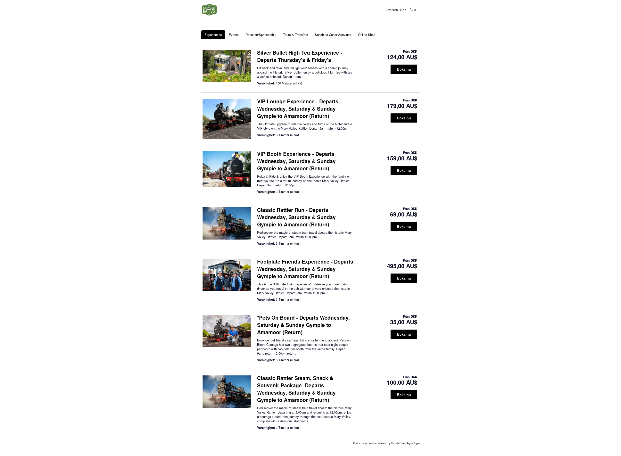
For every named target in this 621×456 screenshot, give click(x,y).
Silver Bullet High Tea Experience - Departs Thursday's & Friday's (299, 56)
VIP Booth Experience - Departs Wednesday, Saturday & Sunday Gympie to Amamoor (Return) (296, 161)
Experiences (213, 34)
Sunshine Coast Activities (333, 34)
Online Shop (366, 34)
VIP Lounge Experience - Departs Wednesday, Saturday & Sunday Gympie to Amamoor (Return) (297, 108)
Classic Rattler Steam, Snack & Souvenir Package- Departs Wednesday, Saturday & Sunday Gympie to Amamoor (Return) (296, 388)
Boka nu (404, 69)
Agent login (413, 443)
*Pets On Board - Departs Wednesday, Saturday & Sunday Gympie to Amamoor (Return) (303, 325)
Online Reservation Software (370, 443)
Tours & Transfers (295, 34)
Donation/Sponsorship (260, 34)
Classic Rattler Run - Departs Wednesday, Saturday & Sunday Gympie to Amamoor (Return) (296, 217)
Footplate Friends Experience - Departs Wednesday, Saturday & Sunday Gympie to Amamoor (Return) (305, 269)
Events (234, 34)
